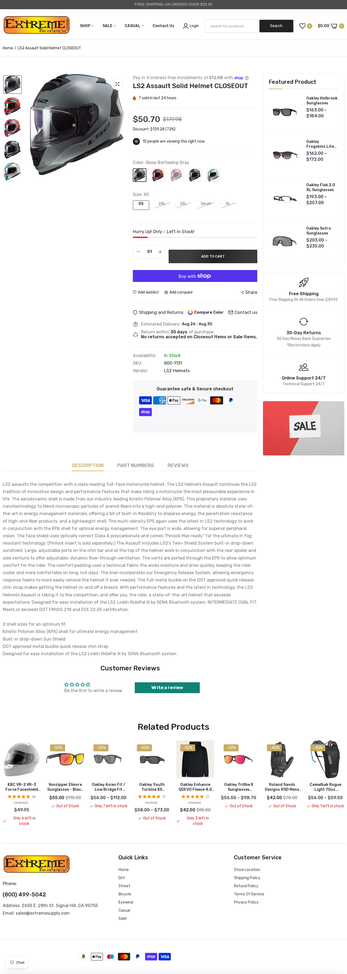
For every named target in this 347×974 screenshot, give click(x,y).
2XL (162, 203)
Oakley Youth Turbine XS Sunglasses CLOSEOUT (152, 787)
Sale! (122, 918)
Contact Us (163, 26)
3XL (183, 203)
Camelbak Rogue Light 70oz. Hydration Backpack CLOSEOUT (325, 787)
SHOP (85, 26)
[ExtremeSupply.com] (36, 26)
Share (251, 292)
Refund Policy (246, 886)
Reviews (178, 465)
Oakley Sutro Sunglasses (318, 231)
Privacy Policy (246, 902)
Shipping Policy (247, 878)
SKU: (137, 363)
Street (124, 886)
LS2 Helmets (177, 370)
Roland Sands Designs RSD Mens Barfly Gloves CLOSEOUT (282, 787)
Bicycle (124, 894)
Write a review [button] (167, 687)
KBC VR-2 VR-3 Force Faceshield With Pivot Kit (21, 787)
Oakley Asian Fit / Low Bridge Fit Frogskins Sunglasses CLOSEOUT (108, 787)
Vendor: (140, 370)
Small (206, 203)
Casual (124, 910)
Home (8, 48)
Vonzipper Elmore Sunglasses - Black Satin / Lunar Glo (65, 787)
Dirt (121, 878)
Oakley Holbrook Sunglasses (322, 100)
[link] (303, 428)
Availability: (144, 355)
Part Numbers (135, 465)
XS (141, 203)
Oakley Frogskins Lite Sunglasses (320, 144)
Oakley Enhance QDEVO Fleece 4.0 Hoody (195, 787)
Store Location (247, 869)
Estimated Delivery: (161, 324)
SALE (107, 26)
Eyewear (126, 902)
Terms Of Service (249, 894)
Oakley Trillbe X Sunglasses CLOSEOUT (238, 787)
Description (88, 465)
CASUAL (133, 26)
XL (228, 203)
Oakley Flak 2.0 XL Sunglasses (320, 187)
